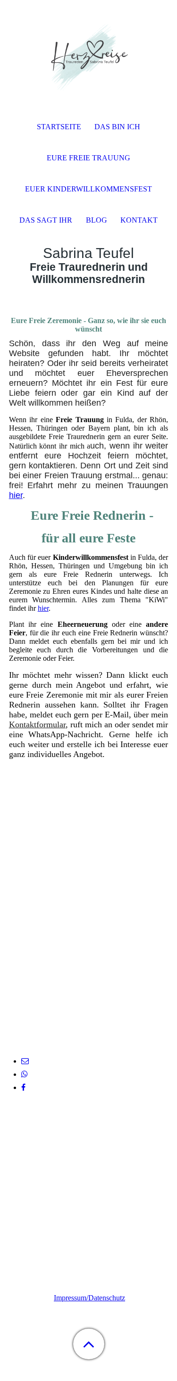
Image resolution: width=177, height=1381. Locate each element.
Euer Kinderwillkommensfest (88, 189)
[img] (89, 59)
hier (16, 495)
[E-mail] (25, 1061)
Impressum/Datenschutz (89, 1298)
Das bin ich (117, 127)
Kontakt (139, 220)
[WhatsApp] (24, 1074)
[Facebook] (23, 1087)
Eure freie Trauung (88, 158)
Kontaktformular (37, 724)
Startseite (59, 127)
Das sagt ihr (45, 220)
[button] (88, 1344)
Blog (96, 220)
